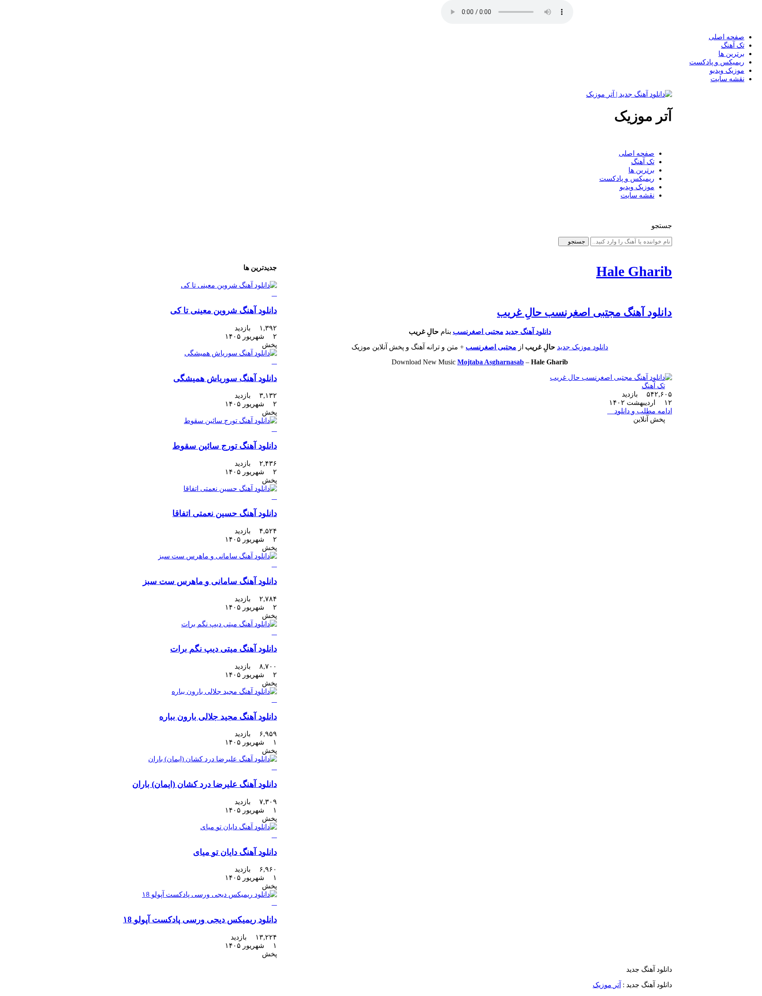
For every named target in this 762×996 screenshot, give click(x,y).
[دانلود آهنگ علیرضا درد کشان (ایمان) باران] (183, 763)
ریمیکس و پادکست (716, 62)
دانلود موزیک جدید (582, 347)
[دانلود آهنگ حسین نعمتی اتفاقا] (183, 493)
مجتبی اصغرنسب (478, 331)
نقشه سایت (727, 78)
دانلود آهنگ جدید (528, 331)
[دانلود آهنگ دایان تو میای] (183, 831)
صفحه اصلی (726, 37)
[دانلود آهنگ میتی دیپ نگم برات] (183, 628)
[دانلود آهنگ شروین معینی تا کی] (183, 289)
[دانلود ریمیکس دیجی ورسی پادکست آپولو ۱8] (183, 898)
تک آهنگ (732, 45)
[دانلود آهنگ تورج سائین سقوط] (183, 425)
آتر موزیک (607, 985)
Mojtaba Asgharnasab (490, 362)
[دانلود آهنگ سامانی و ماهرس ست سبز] (183, 560)
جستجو (575, 241)
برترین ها (731, 53)
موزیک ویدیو (727, 70)
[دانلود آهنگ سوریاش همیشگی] (183, 357)
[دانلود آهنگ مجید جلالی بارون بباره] (183, 696)
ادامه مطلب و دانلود (642, 411)
